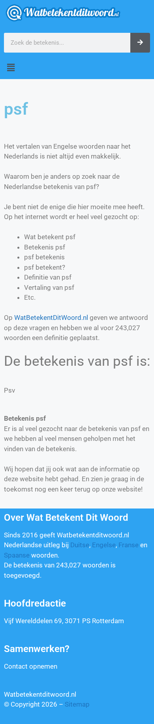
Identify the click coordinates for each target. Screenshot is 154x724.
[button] (77, 67)
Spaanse (17, 555)
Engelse (104, 545)
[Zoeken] (140, 43)
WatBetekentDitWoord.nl (51, 317)
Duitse (79, 545)
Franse (128, 545)
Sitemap (77, 704)
